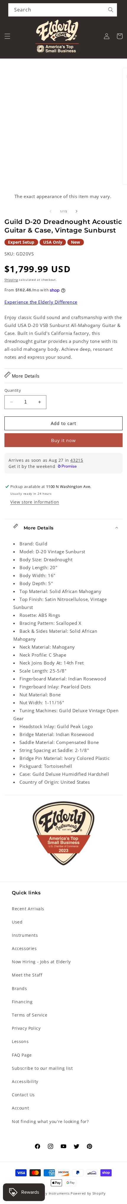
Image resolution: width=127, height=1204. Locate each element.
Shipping (11, 280)
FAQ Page (22, 1055)
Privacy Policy (26, 1028)
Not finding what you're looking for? (50, 1121)
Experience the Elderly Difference (40, 302)
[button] (7, 36)
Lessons (20, 1041)
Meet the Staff (27, 975)
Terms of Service (30, 1015)
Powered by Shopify (88, 1193)
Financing (22, 1001)
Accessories (24, 948)
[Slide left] (50, 211)
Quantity (12, 390)
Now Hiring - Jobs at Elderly (41, 961)
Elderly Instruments (52, 1193)
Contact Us (23, 1094)
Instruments (25, 935)
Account (20, 1108)
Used (17, 922)
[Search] (110, 9)
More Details (25, 376)
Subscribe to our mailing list (42, 1068)
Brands (19, 988)
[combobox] (62, 9)
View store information (34, 502)
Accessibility (25, 1081)
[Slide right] (76, 211)
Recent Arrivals (28, 908)
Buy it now (63, 440)
